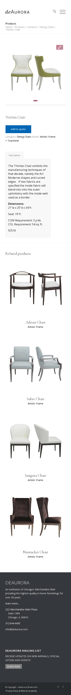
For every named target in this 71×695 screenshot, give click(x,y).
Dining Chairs (24, 136)
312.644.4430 (35, 2)
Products (10, 23)
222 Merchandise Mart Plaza (21, 609)
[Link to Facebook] (63, 686)
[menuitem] (52, 12)
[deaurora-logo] (29, 12)
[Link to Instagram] (57, 686)
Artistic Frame (47, 136)
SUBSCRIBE (13, 666)
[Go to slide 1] (35, 100)
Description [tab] (14, 155)
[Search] (52, 12)
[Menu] (61, 12)
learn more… (13, 603)
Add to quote (18, 129)
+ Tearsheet (12, 140)
